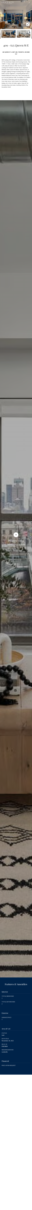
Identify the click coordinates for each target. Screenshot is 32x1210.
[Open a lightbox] (28, 24)
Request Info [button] (16, 94)
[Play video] (16, 534)
